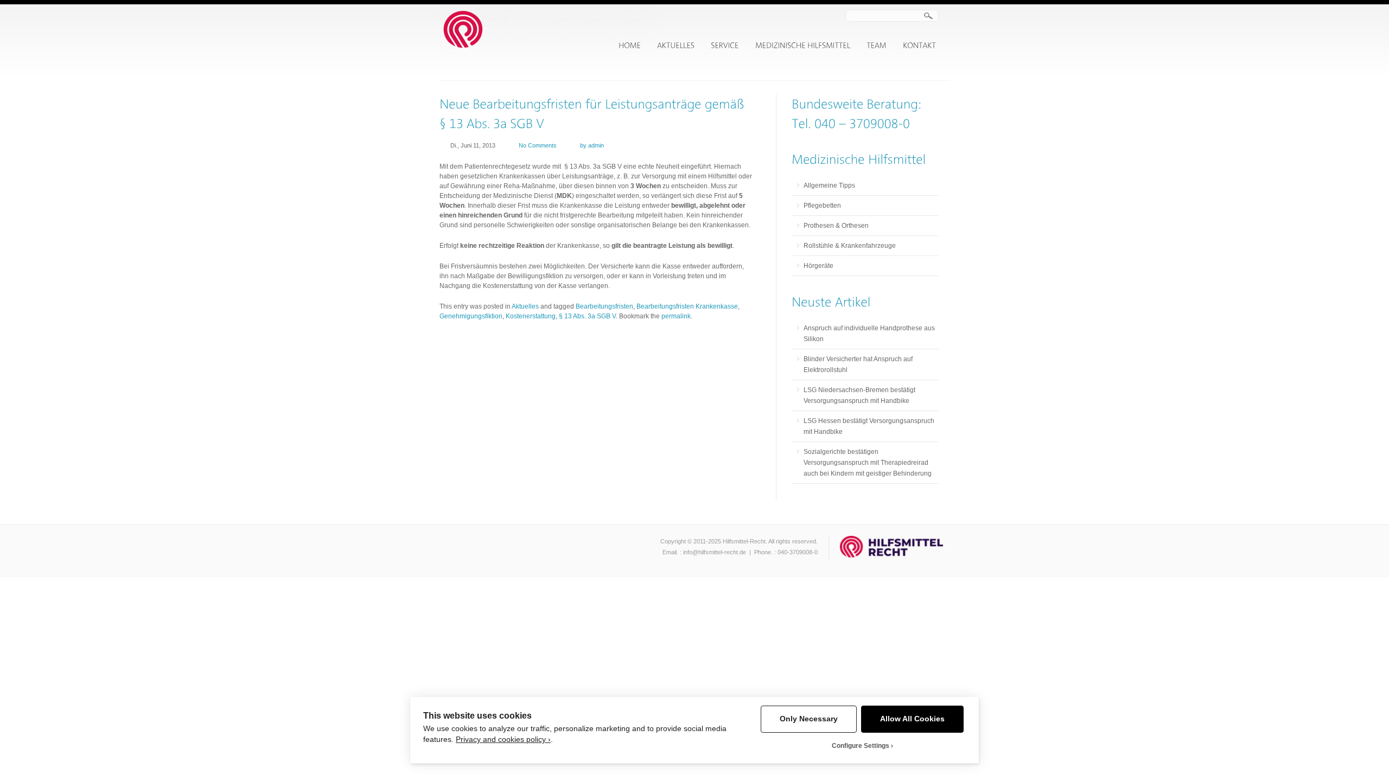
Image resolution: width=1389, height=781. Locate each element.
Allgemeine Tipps (829, 185)
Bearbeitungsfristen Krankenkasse (687, 306)
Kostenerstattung (531, 316)
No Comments (538, 145)
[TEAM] (876, 45)
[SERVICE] (725, 45)
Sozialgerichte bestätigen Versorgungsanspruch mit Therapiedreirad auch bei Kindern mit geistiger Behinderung (868, 462)
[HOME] (630, 45)
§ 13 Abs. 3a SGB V (587, 316)
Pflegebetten (822, 205)
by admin (592, 145)
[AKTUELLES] (675, 45)
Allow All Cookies (912, 719)
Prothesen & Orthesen (836, 225)
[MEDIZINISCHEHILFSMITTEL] (802, 45)
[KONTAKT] (919, 45)
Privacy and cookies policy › (503, 739)
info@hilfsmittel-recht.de (714, 552)
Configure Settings (860, 746)
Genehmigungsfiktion (470, 316)
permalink (676, 316)
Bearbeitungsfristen (604, 306)
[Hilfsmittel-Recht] (548, 48)
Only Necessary (809, 719)
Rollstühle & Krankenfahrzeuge (850, 245)
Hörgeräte (818, 266)
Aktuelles (525, 306)
